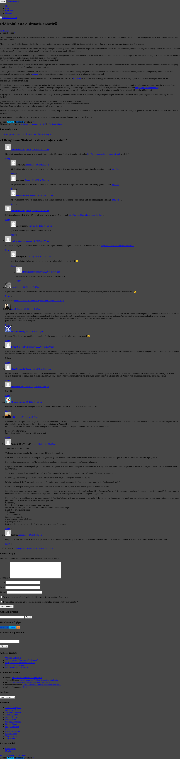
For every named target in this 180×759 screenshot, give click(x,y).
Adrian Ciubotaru (56, 124)
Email (2, 587)
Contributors (10, 748)
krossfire (14, 331)
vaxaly (14, 309)
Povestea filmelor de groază (16, 667)
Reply (7, 158)
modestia (77, 78)
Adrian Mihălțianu (13, 710)
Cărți (7, 8)
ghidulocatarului (18, 369)
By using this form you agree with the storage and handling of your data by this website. (40, 602)
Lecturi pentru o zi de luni (12, 134)
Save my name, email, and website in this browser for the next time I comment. (36, 597)
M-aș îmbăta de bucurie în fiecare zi (20, 662)
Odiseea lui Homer (13, 658)
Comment (5, 578)
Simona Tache (11, 734)
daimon (35, 74)
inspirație (24, 124)
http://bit (115, 169)
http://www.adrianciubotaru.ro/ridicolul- (103, 154)
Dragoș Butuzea (12, 726)
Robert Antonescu (12, 731)
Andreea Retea (11, 715)
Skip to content (13, 1)
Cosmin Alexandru (13, 722)
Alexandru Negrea (13, 712)
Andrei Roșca (11, 717)
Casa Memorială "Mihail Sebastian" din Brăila (39, 680)
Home (7, 6)
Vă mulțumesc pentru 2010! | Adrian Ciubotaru (33, 548)
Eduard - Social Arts (20, 347)
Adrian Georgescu (13, 707)
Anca (13, 287)
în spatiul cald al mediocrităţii (147, 87)
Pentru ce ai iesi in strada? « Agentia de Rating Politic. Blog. (39, 301)
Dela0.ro (9, 751)
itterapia (14, 402)
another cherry (17, 386)
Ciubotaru (9, 11)
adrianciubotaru (18, 149)
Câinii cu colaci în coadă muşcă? (39, 134)
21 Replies (4, 30)
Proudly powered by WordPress (13, 755)
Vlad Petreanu (11, 736)
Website (3, 592)
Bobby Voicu (10, 719)
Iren (7, 729)
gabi (13, 417)
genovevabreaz (22, 195)
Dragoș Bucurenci (12, 724)
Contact (8, 13)
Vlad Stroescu (11, 738)
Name (2, 582)
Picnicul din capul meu (14, 665)
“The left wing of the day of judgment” (21, 660)
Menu (3, 1)
